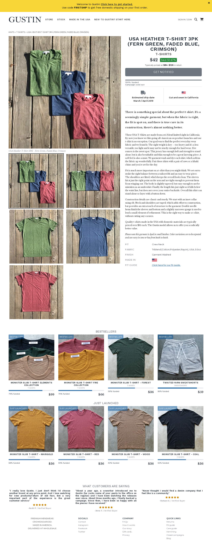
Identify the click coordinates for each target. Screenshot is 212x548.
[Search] (195, 19)
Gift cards (127, 531)
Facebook (82, 528)
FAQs (125, 521)
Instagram (83, 525)
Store (49, 19)
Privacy (126, 535)
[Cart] (201, 19)
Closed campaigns (175, 535)
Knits (11, 32)
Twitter (81, 531)
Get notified (164, 72)
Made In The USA (79, 19)
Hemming (171, 531)
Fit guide (170, 525)
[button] (65, 92)
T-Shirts (20, 32)
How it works (128, 525)
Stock (61, 19)
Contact (82, 521)
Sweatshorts (180, 385)
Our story (127, 528)
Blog (168, 538)
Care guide (171, 528)
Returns (170, 521)
